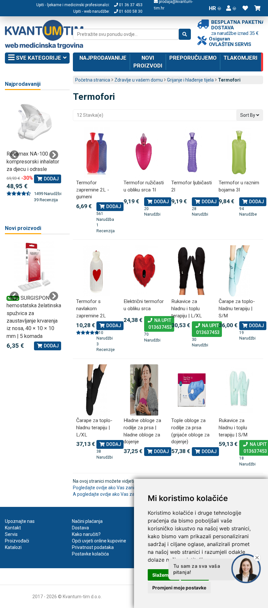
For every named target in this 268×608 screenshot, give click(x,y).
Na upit (159, 324)
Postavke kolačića (90, 553)
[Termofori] (96, 152)
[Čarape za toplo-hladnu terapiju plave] (239, 270)
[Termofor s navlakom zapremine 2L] (96, 270)
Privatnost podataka (93, 547)
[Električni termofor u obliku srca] (144, 270)
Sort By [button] (248, 115)
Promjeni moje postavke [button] (179, 587)
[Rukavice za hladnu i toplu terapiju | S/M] (239, 390)
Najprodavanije (102, 57)
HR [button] (212, 8)
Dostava (80, 527)
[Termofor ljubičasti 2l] (191, 152)
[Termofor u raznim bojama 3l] (239, 152)
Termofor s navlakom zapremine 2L (91, 308)
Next (53, 155)
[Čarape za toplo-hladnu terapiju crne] (96, 390)
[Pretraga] (185, 34)
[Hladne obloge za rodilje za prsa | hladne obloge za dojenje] (144, 390)
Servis (11, 534)
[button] (231, 8)
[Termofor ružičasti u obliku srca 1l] (144, 152)
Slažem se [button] (163, 575)
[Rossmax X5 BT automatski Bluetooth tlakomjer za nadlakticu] (38, 122)
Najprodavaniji (23, 84)
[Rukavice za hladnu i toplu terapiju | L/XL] (191, 270)
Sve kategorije (38, 57)
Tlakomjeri (241, 57)
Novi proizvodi (147, 61)
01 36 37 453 (130, 5)
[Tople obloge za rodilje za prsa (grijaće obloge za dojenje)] (191, 390)
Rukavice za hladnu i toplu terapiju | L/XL (186, 308)
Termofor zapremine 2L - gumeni (92, 190)
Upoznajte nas (20, 521)
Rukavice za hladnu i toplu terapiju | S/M (233, 427)
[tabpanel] (34, 296)
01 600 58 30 (130, 11)
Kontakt (13, 527)
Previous (14, 155)
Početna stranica (92, 80)
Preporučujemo (193, 57)
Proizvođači (17, 540)
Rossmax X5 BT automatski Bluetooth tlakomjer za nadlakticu (37, 161)
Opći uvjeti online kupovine (99, 540)
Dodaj (113, 206)
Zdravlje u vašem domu (138, 80)
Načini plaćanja (87, 521)
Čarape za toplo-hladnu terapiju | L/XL (94, 427)
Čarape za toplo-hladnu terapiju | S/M (237, 308)
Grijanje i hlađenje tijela (190, 80)
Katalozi (13, 547)
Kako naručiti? (86, 534)
